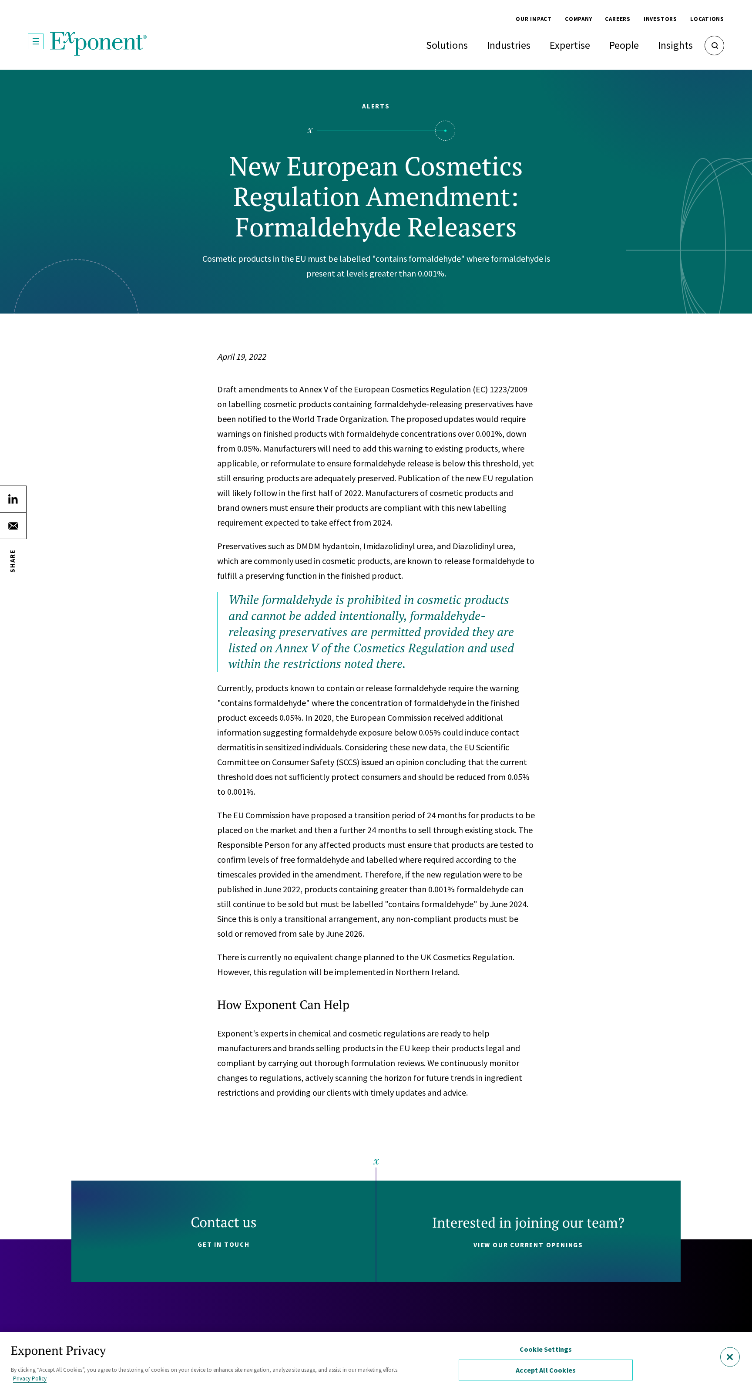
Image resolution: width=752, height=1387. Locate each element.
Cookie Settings (546, 1349)
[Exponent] (98, 44)
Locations (707, 19)
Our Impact (534, 19)
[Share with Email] (13, 526)
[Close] (730, 1357)
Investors (660, 19)
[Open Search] (714, 45)
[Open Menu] (36, 41)
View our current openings (528, 1245)
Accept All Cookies (546, 1370)
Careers (617, 19)
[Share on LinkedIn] (13, 499)
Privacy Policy (30, 1378)
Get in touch (224, 1244)
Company (578, 19)
